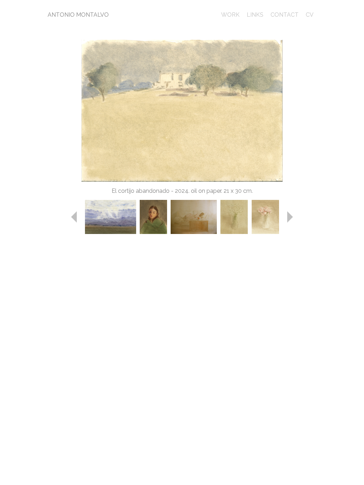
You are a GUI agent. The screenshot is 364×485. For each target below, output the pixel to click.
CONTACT (285, 14)
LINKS (255, 14)
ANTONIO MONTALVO (78, 14)
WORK (230, 14)
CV (310, 14)
